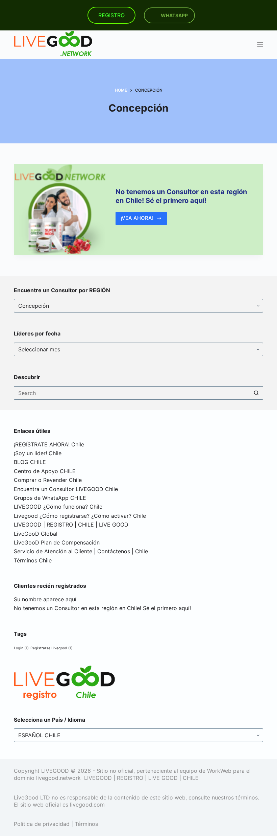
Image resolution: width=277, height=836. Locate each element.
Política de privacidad (42, 823)
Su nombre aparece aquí (45, 599)
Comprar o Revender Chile (48, 480)
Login (21, 648)
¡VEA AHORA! (143, 220)
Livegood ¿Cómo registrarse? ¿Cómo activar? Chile (80, 515)
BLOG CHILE (30, 462)
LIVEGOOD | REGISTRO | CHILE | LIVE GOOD (71, 524)
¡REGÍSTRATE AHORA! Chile (49, 444)
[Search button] (256, 393)
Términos (86, 823)
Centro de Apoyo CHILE (45, 471)
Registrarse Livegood (51, 648)
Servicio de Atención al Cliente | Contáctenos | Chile (81, 551)
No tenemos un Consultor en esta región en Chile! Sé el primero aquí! (102, 608)
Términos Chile (33, 560)
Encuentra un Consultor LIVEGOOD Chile (66, 489)
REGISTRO (111, 15)
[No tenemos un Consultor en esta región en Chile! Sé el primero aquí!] (59, 209)
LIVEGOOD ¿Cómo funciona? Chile (58, 506)
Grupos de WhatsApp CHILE (50, 497)
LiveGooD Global (35, 533)
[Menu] (260, 45)
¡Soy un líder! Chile (37, 453)
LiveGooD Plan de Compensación (57, 542)
